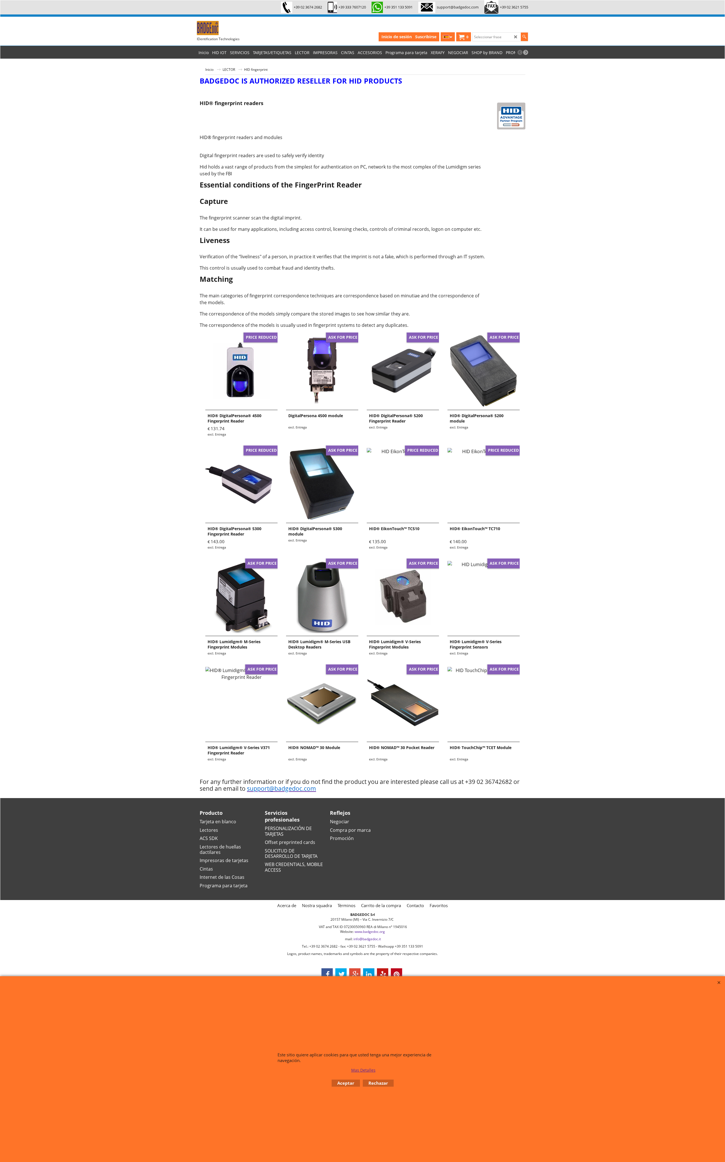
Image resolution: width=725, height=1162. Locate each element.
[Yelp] (382, 974)
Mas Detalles (363, 1070)
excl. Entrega (217, 434)
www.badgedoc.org (370, 931)
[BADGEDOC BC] (239, 28)
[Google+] (355, 974)
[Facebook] (327, 974)
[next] (525, 52)
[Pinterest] (396, 974)
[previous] (520, 52)
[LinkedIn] (368, 974)
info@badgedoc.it (367, 939)
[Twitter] (341, 974)
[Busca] (524, 37)
